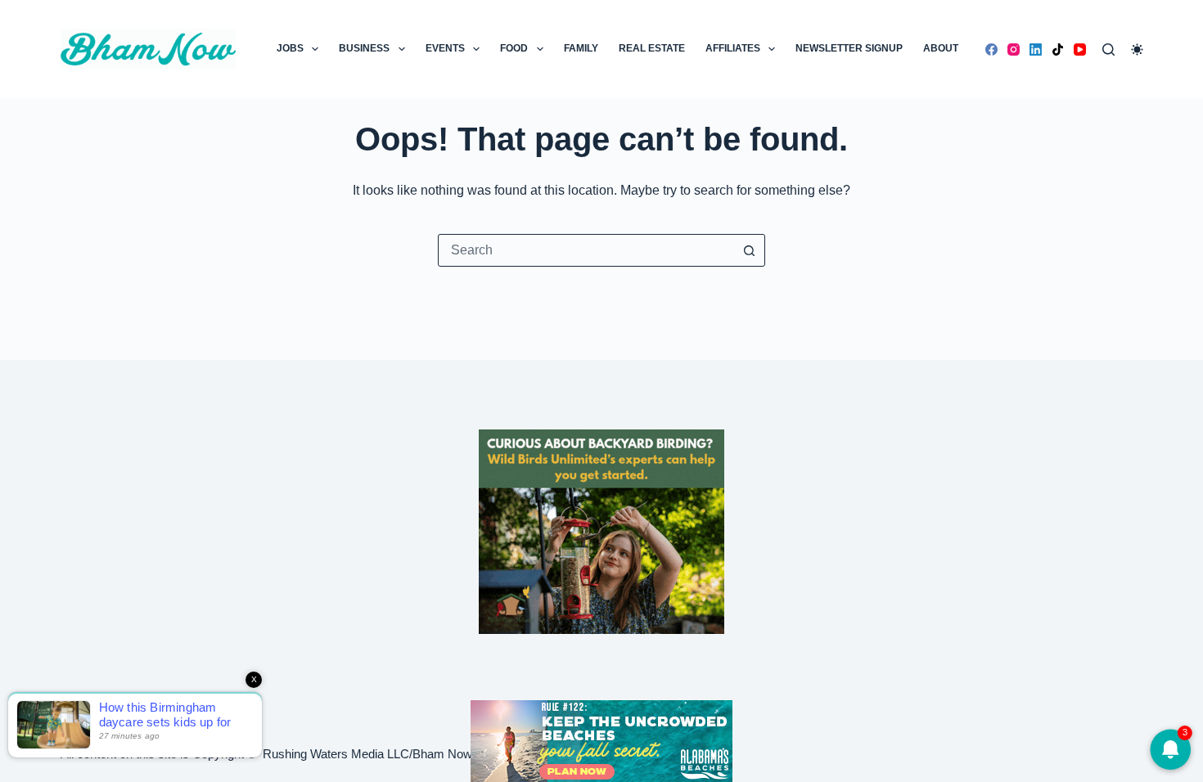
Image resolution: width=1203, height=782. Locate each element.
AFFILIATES (732, 48)
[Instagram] (1013, 49)
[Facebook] (991, 49)
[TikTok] (1058, 49)
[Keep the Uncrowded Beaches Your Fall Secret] (601, 741)
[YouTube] (1080, 49)
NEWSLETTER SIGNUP (849, 48)
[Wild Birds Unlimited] (601, 530)
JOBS (290, 48)
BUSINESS (364, 48)
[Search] (1108, 49)
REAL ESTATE (652, 48)
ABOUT (940, 48)
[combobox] (586, 250)
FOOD (514, 48)
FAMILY (581, 48)
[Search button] (748, 250)
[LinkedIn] (1036, 49)
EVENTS (445, 48)
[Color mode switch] (1137, 49)
